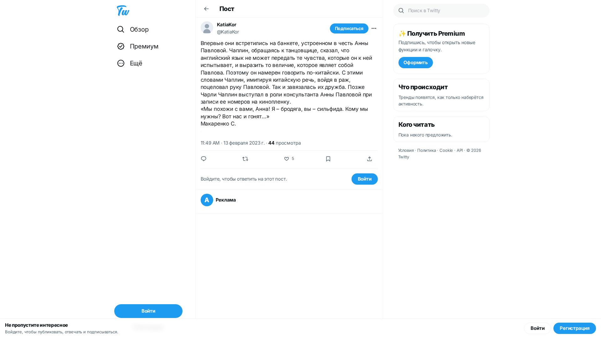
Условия (406, 150)
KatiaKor (226, 25)
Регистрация (575, 328)
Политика (426, 150)
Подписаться (349, 28)
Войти (365, 179)
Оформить (415, 62)
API (460, 150)
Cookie (446, 150)
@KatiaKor (228, 32)
